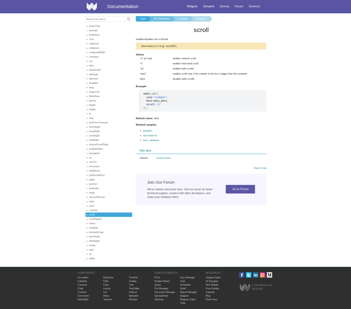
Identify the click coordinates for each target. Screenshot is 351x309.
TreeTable (134, 288)
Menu (106, 295)
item (91, 118)
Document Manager (164, 292)
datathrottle (95, 70)
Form (106, 284)
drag (91, 87)
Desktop (158, 299)
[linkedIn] (255, 275)
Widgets (192, 6)
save (91, 205)
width (92, 258)
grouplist (147, 130)
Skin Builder (212, 284)
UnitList (133, 292)
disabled (93, 83)
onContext (94, 166)
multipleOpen (96, 148)
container (94, 56)
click (91, 39)
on (90, 157)
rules (91, 201)
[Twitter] (249, 275)
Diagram (184, 295)
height (92, 105)
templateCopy (96, 232)
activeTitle (94, 26)
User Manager (187, 277)
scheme (93, 210)
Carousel (82, 284)
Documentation (122, 6)
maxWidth (94, 131)
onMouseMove (97, 175)
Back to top (260, 168)
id (90, 113)
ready (92, 192)
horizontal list (150, 135)
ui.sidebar (183, 18)
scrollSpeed (95, 219)
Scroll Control (163, 158)
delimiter (93, 78)
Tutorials (210, 292)
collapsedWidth (97, 52)
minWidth (94, 140)
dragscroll (94, 91)
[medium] (269, 275)
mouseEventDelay (98, 144)
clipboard (94, 43)
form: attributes (151, 140)
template (93, 227)
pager (92, 179)
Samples (208, 6)
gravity (92, 100)
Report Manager (188, 292)
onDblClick (94, 170)
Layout (106, 288)
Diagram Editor (188, 299)
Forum (239, 6)
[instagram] (262, 275)
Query (157, 284)
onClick (93, 162)
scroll (92, 214)
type (91, 249)
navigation (94, 153)
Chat (182, 281)
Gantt (183, 288)
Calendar (82, 281)
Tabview (107, 299)
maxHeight (94, 127)
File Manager (161, 288)
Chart (80, 288)
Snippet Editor (213, 277)
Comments (83, 295)
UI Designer (212, 281)
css (91, 61)
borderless (94, 34)
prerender (94, 188)
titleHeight (94, 241)
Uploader (133, 295)
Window (133, 299)
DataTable (83, 299)
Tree (131, 284)
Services (254, 6)
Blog (208, 295)
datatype (93, 74)
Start (143, 18)
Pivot (157, 277)
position (93, 184)
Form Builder (212, 288)
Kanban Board (161, 281)
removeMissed (97, 197)
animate (93, 30)
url (90, 254)
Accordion (83, 277)
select (92, 223)
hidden (92, 109)
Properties (201, 18)
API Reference (161, 18)
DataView (108, 277)
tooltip (92, 245)
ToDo (183, 303)
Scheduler (185, 284)
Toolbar (133, 281)
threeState (94, 236)
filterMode (94, 96)
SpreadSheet (161, 295)
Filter (106, 281)
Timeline (133, 277)
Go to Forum (240, 189)
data (91, 65)
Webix (245, 287)
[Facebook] (242, 275)
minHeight (94, 135)
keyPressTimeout (98, 122)
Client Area (211, 299)
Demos (224, 6)
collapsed (94, 48)
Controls (82, 292)
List (105, 292)
